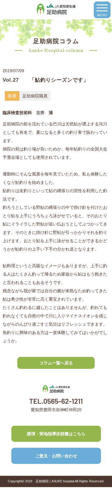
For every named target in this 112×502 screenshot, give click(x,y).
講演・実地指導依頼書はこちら (56, 433)
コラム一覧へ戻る (56, 362)
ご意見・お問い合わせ (56, 455)
